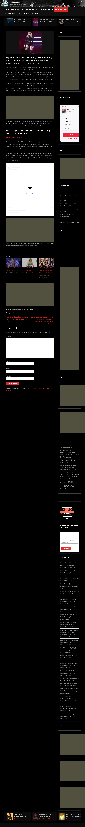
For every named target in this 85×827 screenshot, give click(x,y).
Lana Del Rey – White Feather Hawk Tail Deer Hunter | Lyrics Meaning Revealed (69, 632)
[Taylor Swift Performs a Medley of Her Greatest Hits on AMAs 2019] (13, 262)
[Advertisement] (30, 107)
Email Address (65, 542)
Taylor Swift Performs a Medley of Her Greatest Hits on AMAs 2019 (12, 269)
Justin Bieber (68, 465)
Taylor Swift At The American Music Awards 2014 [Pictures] (29, 269)
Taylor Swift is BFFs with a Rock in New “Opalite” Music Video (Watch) (69, 698)
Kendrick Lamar (66, 469)
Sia (64, 482)
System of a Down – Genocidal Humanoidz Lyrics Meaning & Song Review (72, 21)
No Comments (35, 64)
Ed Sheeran (66, 457)
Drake (69, 454)
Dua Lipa (75, 454)
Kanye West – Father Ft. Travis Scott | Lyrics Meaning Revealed (69, 198)
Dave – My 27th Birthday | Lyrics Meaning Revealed (74, 815)
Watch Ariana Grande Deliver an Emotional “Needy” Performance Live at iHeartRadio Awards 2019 (47, 815)
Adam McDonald (24, 63)
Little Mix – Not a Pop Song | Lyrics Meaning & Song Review (47, 21)
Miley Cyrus (74, 472)
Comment (9, 337)
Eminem (66, 460)
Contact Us (26, 13)
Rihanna (66, 476)
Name (8, 361)
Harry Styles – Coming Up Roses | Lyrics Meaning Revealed (68, 625)
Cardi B (70, 452)
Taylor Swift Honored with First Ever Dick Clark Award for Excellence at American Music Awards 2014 (46, 271)
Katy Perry (70, 467)
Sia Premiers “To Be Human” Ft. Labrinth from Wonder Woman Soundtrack (20, 815)
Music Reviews (29, 9)
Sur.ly (70, 515)
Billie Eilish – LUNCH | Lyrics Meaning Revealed (21, 21)
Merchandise (36, 13)
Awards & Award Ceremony (15, 309)
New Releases (15, 9)
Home (7, 9)
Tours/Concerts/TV (11, 13)
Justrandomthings (16, 3)
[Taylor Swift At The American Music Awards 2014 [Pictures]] (29, 262)
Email (8, 368)
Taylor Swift (11, 313)
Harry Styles (67, 462)
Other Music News (61, 9)
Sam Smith (73, 476)
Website (8, 376)
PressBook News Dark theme (55, 825)
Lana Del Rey (66, 472)
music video (65, 474)
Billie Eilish (67, 450)
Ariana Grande (66, 448)
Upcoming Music (45, 9)
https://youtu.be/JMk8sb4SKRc (15, 137)
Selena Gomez (65, 479)
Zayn (70, 489)
